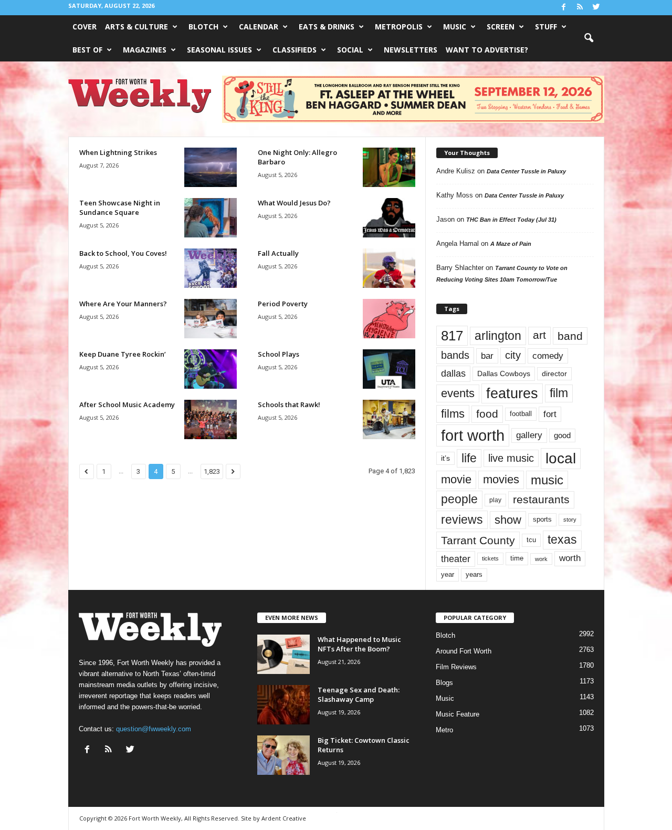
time (516, 558)
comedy (547, 355)
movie (456, 479)
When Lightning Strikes (118, 152)
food (487, 414)
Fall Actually (278, 253)
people (459, 499)
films (453, 413)
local (560, 458)
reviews (462, 519)
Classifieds (294, 50)
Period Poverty (283, 303)
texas (562, 539)
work (541, 559)
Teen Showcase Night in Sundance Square (119, 207)
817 (452, 336)
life (469, 458)
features (512, 393)
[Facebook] (564, 7)
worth (570, 558)
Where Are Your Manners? (123, 303)
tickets (490, 558)
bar (487, 356)
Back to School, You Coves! (123, 253)
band (570, 336)
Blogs (444, 683)
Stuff (546, 27)
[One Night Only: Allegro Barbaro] (389, 167)
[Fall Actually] (389, 268)
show (508, 519)
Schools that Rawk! (289, 404)
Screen (500, 27)
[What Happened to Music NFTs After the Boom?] (283, 654)
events (458, 393)
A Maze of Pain (510, 244)
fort (549, 414)
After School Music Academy (127, 404)
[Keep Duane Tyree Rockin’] (210, 369)
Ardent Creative (283, 818)
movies (501, 479)
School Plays (278, 354)
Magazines (144, 50)
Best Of (87, 50)
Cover (84, 27)
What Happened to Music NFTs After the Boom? (359, 644)
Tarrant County (478, 540)
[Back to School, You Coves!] (210, 268)
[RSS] (580, 7)
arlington (498, 336)
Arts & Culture (136, 27)
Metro (444, 730)
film (559, 393)
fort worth (473, 435)
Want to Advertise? (487, 50)
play (495, 500)
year (447, 574)
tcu (531, 540)
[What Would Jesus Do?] (389, 217)
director (554, 374)
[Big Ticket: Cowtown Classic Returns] (283, 755)
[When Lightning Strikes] (210, 167)
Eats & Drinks (326, 27)
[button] (588, 38)
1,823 (212, 471)
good (562, 435)
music (547, 480)
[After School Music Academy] (210, 419)
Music (454, 27)
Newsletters (410, 50)
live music (511, 458)
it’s (445, 458)
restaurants (541, 499)
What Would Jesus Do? (294, 203)
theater (455, 558)
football (521, 414)
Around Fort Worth (463, 651)
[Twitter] (596, 7)
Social (350, 50)
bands (455, 355)
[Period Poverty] (389, 318)
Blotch (203, 27)
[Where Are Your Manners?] (210, 318)
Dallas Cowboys (503, 373)
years (474, 574)
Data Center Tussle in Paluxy (526, 171)
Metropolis (399, 27)
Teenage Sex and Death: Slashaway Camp (359, 694)
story (569, 519)
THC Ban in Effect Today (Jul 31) (511, 219)
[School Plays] (389, 369)
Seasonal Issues (219, 50)
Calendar (258, 27)
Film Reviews (456, 667)
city (513, 355)
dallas (453, 373)
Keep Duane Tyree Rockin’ (122, 354)
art (539, 335)
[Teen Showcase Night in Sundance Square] (210, 217)
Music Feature (457, 714)
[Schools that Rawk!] (389, 419)
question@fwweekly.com (153, 729)
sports (542, 519)
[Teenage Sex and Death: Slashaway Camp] (283, 704)
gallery (529, 435)
